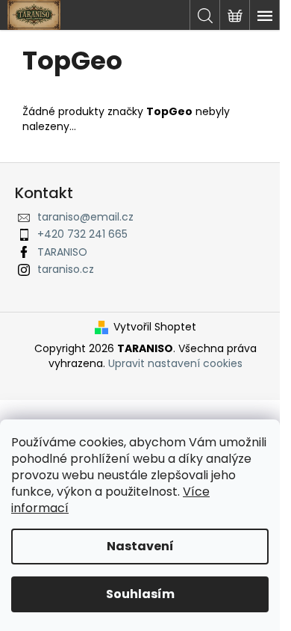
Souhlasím (140, 594)
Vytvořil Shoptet (154, 327)
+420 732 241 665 (82, 234)
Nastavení (140, 546)
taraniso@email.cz (85, 216)
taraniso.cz (65, 269)
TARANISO (62, 251)
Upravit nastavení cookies (175, 363)
